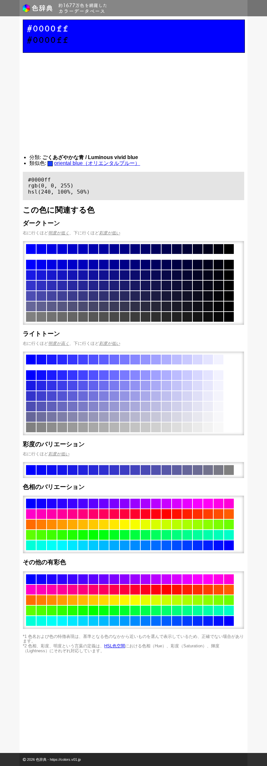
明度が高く (58, 343)
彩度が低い (109, 232)
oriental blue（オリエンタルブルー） (97, 163)
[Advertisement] (133, 103)
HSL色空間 (114, 645)
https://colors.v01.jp (65, 759)
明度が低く (58, 232)
